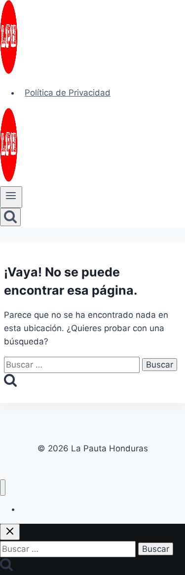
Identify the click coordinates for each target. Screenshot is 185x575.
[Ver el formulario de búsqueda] (10, 217)
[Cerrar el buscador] (10, 532)
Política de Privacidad (68, 93)
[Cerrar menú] (2, 487)
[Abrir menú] (11, 197)
